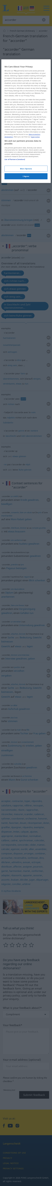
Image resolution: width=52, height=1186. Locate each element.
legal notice (35, 137)
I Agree (26, 176)
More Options (26, 169)
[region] (26, 121)
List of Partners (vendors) (14, 159)
